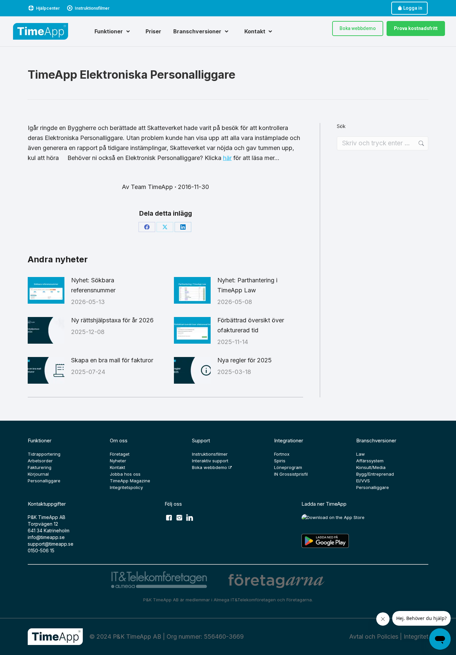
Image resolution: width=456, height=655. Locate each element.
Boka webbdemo (357, 28)
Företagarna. (299, 599)
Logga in (412, 8)
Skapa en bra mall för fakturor (112, 360)
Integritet (416, 636)
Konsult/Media (371, 467)
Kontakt (117, 467)
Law (360, 454)
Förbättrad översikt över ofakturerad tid (250, 325)
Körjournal (38, 474)
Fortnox (281, 454)
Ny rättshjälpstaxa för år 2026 (112, 320)
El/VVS (363, 480)
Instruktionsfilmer (92, 8)
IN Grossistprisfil (291, 474)
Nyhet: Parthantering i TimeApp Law (247, 285)
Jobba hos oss (125, 474)
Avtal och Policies (373, 636)
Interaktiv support (210, 460)
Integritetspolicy (126, 487)
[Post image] (46, 290)
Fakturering (39, 467)
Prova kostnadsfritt (416, 28)
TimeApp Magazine (130, 480)
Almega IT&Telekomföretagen (245, 599)
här (227, 157)
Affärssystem (370, 460)
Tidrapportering (44, 454)
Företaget (120, 454)
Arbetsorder (40, 460)
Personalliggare (44, 480)
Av (147, 186)
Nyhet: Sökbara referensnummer (93, 285)
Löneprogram (288, 467)
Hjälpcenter (48, 8)
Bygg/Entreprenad (375, 474)
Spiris (279, 460)
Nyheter (118, 460)
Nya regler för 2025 (244, 360)
